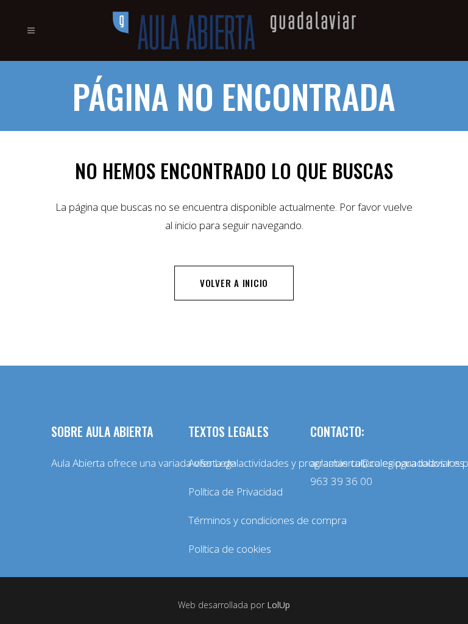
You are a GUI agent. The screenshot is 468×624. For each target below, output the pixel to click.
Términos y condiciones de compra (240, 520)
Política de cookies (229, 549)
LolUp (278, 605)
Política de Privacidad (235, 491)
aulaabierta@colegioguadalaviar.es (387, 463)
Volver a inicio (234, 282)
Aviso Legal (213, 463)
